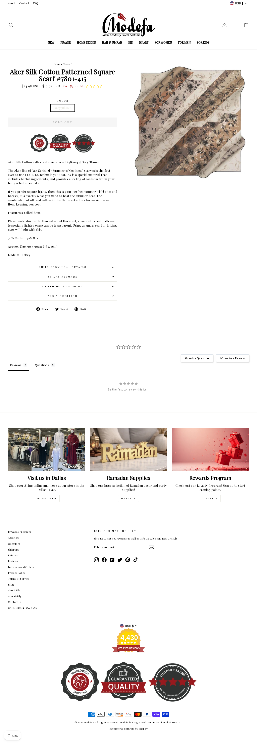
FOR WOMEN (163, 42)
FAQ (35, 3)
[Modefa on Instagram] (96, 559)
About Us (13, 537)
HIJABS (144, 42)
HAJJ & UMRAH (112, 42)
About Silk (14, 590)
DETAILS (128, 498)
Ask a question (63, 295)
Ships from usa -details (63, 267)
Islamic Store (62, 64)
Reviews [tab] (15, 365)
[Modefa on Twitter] (119, 559)
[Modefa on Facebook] (104, 559)
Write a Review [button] (235, 358)
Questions (14, 543)
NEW (51, 42)
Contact (24, 3)
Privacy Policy (16, 572)
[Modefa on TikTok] (135, 559)
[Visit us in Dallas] (46, 449)
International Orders (21, 567)
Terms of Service (18, 578)
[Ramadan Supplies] (128, 449)
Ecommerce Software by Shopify (128, 728)
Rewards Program (19, 531)
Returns (13, 555)
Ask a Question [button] (199, 358)
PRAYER (65, 42)
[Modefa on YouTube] (112, 559)
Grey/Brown (62, 108)
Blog (11, 584)
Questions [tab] (42, 365)
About (11, 3)
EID (130, 42)
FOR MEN (184, 42)
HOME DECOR (86, 42)
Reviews (13, 561)
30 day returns (63, 276)
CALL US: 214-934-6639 (22, 607)
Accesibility (14, 596)
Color (63, 100)
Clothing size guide (62, 286)
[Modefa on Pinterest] (127, 559)
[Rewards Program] (210, 449)
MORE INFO (46, 498)
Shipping (13, 549)
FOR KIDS (203, 42)
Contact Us (15, 602)
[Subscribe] (151, 547)
